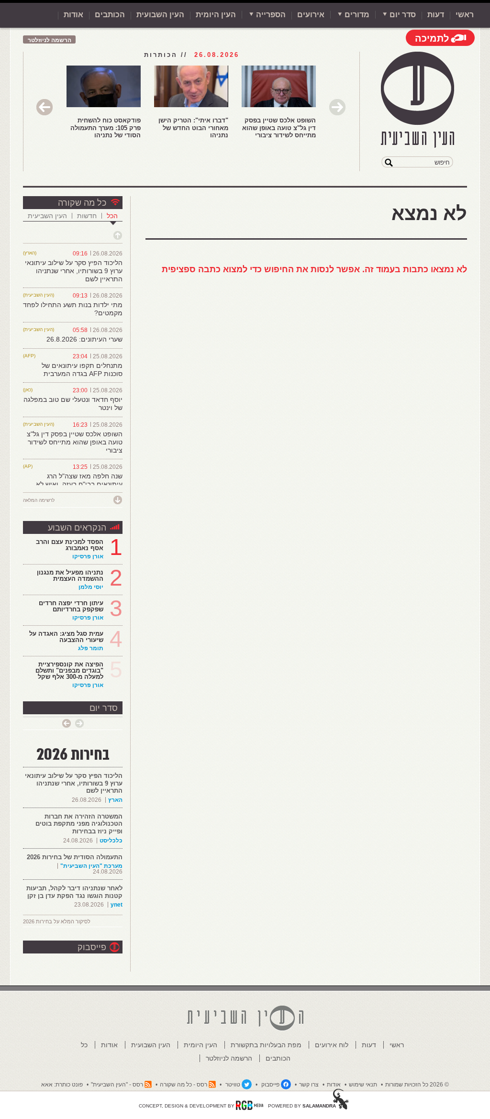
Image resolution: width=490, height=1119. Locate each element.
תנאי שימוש (363, 1084)
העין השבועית (160, 15)
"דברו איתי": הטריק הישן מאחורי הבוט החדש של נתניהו (193, 128)
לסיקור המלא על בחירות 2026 (56, 921)
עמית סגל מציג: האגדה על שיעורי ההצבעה (66, 636)
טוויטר (233, 1084)
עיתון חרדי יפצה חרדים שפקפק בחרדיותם (71, 606)
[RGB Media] (249, 1105)
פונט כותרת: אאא (62, 1084)
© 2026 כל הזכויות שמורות (417, 1084)
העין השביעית (47, 216)
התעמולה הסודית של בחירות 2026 (74, 857)
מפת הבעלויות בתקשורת (266, 1045)
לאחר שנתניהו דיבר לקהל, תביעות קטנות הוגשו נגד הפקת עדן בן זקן (74, 892)
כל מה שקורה (82, 203)
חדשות (87, 216)
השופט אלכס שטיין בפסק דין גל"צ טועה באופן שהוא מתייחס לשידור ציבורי (279, 128)
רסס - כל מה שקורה (183, 1084)
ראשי (465, 15)
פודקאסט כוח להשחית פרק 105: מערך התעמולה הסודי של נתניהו (105, 128)
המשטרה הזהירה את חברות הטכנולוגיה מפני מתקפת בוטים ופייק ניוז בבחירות (78, 824)
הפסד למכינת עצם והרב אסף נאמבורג (69, 545)
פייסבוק (92, 947)
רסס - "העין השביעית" (117, 1084)
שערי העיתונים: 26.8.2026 (84, 339)
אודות (73, 15)
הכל (112, 216)
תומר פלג (90, 648)
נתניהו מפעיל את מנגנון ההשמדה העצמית (70, 575)
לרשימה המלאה (39, 500)
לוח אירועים (331, 1045)
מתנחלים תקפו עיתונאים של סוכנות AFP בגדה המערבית (82, 369)
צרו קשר (309, 1084)
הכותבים (110, 15)
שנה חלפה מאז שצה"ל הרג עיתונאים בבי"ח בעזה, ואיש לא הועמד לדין (79, 484)
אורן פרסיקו (87, 556)
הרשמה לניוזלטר (49, 40)
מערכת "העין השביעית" (91, 866)
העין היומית (216, 15)
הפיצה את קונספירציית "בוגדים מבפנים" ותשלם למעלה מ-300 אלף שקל (69, 670)
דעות (435, 15)
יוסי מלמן (90, 587)
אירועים (310, 15)
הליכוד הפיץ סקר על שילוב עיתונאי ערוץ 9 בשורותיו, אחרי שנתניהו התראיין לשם (73, 271)
